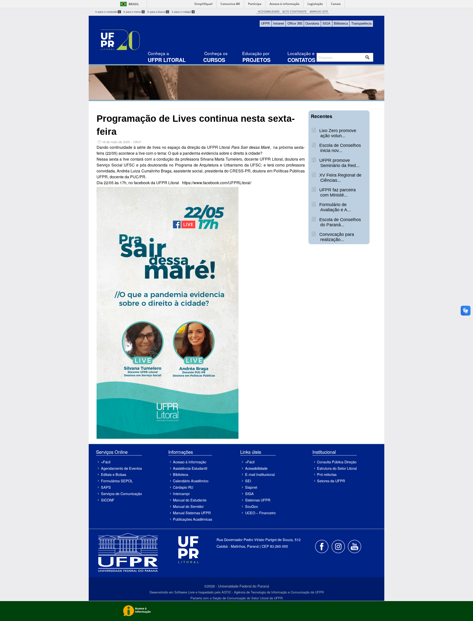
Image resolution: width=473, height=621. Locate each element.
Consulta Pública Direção (336, 461)
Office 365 (294, 23)
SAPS (106, 487)
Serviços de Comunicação (121, 493)
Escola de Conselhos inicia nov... (339, 148)
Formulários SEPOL (117, 480)
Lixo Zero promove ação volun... (337, 133)
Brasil (134, 4)
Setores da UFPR (331, 480)
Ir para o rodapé (183, 11)
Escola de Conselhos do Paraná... (339, 222)
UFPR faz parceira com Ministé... (337, 192)
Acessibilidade (256, 468)
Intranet (278, 23)
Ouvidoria (312, 23)
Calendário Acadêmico (190, 480)
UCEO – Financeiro (260, 512)
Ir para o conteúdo (107, 11)
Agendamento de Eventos (121, 468)
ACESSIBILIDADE (269, 11)
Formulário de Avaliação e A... (334, 207)
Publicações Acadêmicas (192, 519)
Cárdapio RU (183, 487)
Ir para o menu (133, 11)
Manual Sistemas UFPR (192, 512)
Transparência (361, 23)
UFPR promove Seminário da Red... (338, 163)
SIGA (326, 23)
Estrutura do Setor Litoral (337, 468)
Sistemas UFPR (257, 499)
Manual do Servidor (188, 506)
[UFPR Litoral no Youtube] (354, 546)
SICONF (107, 499)
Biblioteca (341, 23)
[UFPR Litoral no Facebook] (322, 546)
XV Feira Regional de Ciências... (339, 178)
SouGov (251, 506)
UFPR (265, 23)
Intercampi (181, 493)
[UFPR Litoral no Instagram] (338, 546)
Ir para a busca (158, 11)
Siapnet (251, 487)
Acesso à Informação (189, 461)
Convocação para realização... (336, 237)
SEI (248, 480)
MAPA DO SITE (319, 11)
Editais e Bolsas (113, 474)
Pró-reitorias (327, 474)
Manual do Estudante (189, 499)
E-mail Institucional (260, 474)
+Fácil (105, 461)
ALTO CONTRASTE (294, 11)
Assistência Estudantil (190, 468)
